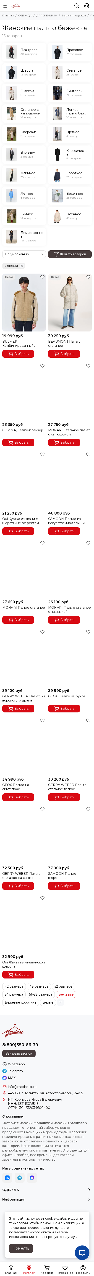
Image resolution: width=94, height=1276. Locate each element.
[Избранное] (42, 277)
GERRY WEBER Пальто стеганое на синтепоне (21, 876)
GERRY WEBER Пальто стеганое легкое (67, 787)
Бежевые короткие (21, 1002)
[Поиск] (77, 5)
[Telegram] (20, 1178)
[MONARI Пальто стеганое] (24, 569)
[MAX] (32, 1178)
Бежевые (66, 994)
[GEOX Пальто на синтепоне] (24, 746)
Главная (8, 15)
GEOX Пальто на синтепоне (15, 787)
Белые (48, 1002)
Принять (21, 1248)
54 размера (14, 994)
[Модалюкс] (15, 5)
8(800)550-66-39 (20, 1044)
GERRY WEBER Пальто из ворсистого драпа (23, 698)
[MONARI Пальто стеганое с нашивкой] (70, 569)
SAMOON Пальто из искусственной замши (66, 521)
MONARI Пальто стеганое (23, 608)
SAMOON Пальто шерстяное (62, 876)
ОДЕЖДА (25, 15)
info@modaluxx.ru (22, 1087)
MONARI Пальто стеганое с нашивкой (69, 610)
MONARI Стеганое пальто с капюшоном (69, 432)
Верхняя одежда (74, 15)
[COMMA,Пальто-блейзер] (24, 391)
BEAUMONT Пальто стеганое (64, 343)
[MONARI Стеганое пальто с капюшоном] (70, 391)
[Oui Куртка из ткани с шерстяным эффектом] (24, 480)
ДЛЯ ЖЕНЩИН (46, 15)
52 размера (64, 986)
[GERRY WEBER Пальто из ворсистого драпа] (24, 657)
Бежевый (11, 265)
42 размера (14, 986)
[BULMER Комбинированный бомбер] (24, 302)
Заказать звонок (19, 1053)
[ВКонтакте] (7, 1178)
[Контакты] (87, 5)
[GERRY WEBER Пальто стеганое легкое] (70, 746)
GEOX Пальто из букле (66, 696)
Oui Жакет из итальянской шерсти (23, 964)
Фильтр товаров (73, 254)
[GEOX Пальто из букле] (70, 657)
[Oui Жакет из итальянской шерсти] (24, 923)
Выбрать (21, 354)
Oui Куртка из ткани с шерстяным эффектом (20, 521)
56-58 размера (40, 994)
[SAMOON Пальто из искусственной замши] (70, 480)
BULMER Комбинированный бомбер (18, 343)
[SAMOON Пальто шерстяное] (70, 835)
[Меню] (5, 5)
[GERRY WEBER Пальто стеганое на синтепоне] (24, 835)
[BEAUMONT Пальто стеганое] (70, 302)
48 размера (38, 986)
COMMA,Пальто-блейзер (22, 430)
